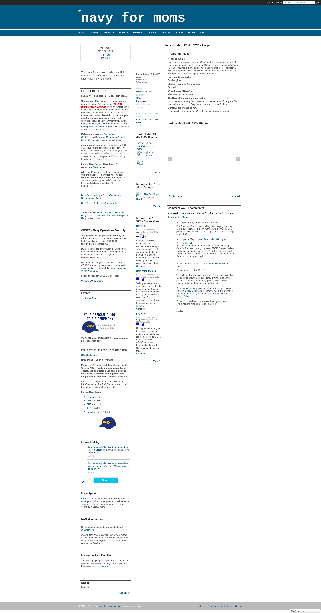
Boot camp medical (146, 270)
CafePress (89, 529)
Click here (86, 498)
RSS (82, 482)
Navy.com (103, 566)
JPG (89, 408)
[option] (203, 159)
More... (105, 480)
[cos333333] (141, 164)
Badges (200, 606)
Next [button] (238, 159)
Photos (139, 101)
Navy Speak (99, 166)
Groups (139, 97)
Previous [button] (170, 159)
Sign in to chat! (297, 611)
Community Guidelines (191, 290)
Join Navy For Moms (178, 216)
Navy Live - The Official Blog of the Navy (105, 217)
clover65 (211, 222)
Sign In (278, 2)
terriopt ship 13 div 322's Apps (147, 115)
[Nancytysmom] (150, 155)
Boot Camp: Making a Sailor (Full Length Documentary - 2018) (101, 197)
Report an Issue (215, 606)
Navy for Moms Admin (217, 263)
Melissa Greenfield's (97, 449)
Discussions (141, 91)
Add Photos (176, 195)
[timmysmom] (150, 146)
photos (90, 126)
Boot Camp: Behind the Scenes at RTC (100, 203)
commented (119, 446)
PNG (89, 404)
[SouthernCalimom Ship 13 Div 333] (141, 146)
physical (140, 313)
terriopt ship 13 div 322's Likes (147, 121)
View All (157, 172)
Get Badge (124, 592)
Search (317, 2)
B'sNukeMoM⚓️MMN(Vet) (100, 446)
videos (102, 126)
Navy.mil (85, 215)
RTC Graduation (89, 354)
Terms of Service (234, 606)
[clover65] (141, 155)
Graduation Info (94, 396)
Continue (140, 266)
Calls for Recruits (184, 243)
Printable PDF (93, 411)
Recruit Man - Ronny (213, 239)
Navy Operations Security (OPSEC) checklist (103, 138)
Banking (140, 225)
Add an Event (91, 298)
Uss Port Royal (151, 194)
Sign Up (269, 2)
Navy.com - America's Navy (106, 212)
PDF (89, 400)
